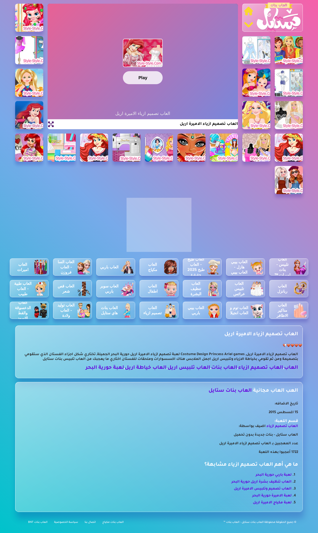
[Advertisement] (159, 227)
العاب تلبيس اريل (188, 368)
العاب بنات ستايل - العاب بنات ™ (243, 522)
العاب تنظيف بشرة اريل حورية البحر (261, 482)
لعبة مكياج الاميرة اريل (272, 503)
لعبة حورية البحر (105, 368)
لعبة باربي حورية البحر (274, 475)
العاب (291, 368)
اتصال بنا (90, 522)
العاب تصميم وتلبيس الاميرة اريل (263, 489)
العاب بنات (224, 368)
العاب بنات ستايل (230, 391)
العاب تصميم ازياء (260, 368)
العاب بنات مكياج (113, 522)
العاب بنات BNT (38, 522)
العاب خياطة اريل (146, 368)
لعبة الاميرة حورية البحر (272, 496)
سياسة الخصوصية (66, 522)
